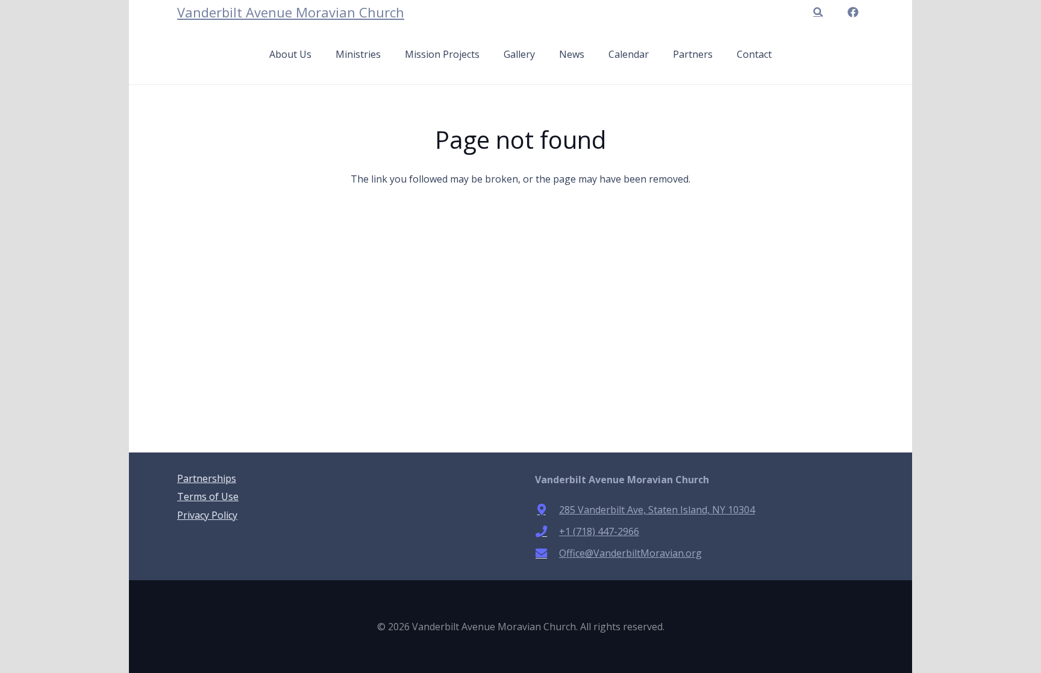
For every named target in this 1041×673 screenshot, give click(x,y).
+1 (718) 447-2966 (599, 531)
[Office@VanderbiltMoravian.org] (547, 553)
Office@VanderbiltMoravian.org (630, 553)
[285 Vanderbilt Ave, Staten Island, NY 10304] (547, 509)
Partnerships (206, 478)
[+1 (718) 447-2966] (547, 531)
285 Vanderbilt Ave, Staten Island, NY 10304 (657, 509)
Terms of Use (208, 496)
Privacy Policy (207, 515)
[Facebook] (853, 12)
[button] (817, 12)
